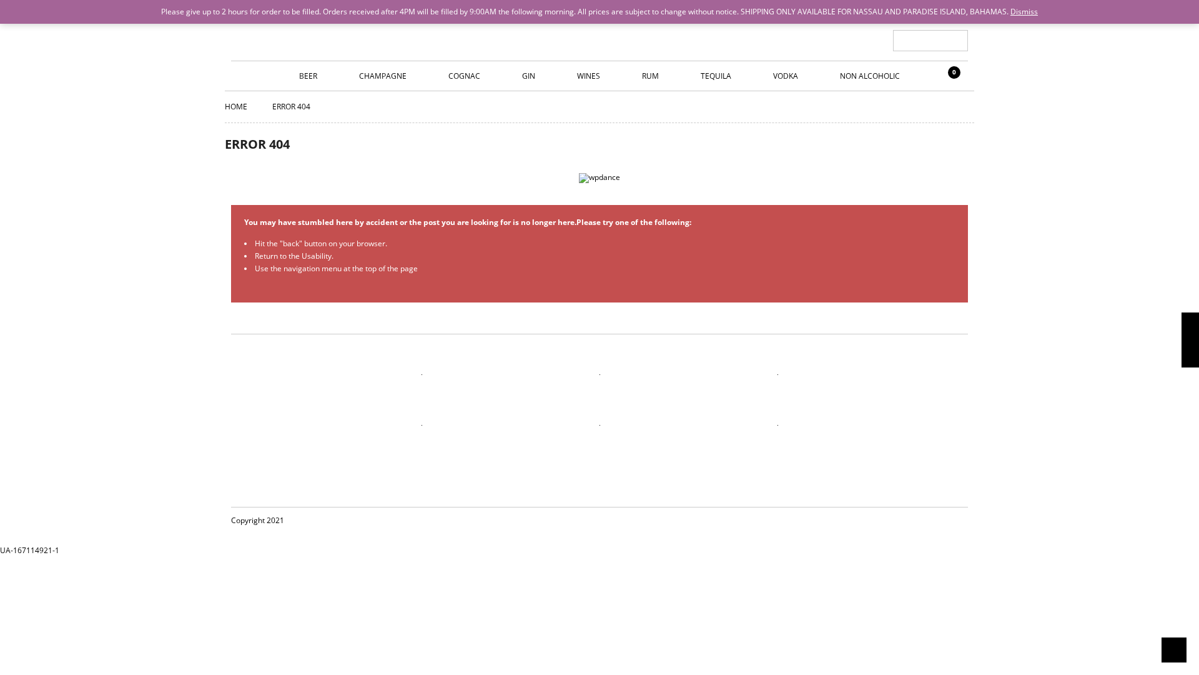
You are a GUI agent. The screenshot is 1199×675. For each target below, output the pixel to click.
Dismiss (1024, 11)
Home (236, 106)
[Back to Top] (1174, 650)
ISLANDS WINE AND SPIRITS (599, 31)
